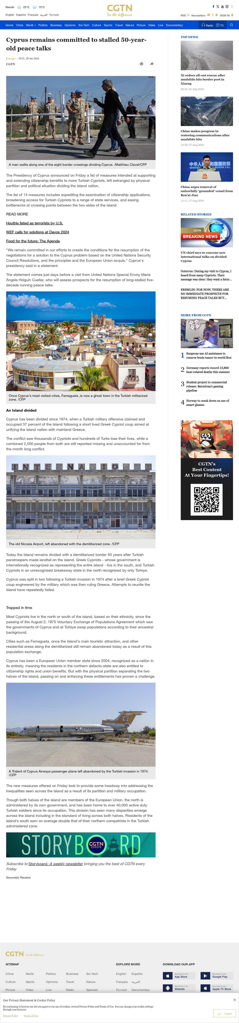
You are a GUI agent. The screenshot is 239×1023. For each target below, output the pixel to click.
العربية (43, 14)
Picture (141, 25)
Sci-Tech (83, 25)
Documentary (174, 25)
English (10, 14)
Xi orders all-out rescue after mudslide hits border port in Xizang (203, 79)
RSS (183, 15)
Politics (43, 25)
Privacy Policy (10, 1015)
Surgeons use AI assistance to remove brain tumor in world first (209, 355)
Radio (209, 25)
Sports (108, 25)
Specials (92, 989)
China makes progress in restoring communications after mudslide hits (205, 135)
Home (9, 25)
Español (21, 14)
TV (222, 25)
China (19, 25)
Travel (119, 25)
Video (151, 25)
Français (33, 14)
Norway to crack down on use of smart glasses (207, 402)
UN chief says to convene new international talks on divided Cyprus (204, 256)
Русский (54, 14)
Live (160, 25)
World (30, 25)
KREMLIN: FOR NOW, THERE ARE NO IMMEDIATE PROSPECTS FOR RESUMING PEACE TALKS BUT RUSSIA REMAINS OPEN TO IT (205, 294)
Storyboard (56, 864)
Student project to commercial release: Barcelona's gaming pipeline (206, 386)
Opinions (70, 25)
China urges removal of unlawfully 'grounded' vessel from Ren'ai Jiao (207, 191)
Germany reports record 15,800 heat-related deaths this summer (208, 370)
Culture (96, 25)
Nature (129, 25)
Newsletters (198, 15)
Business (56, 25)
